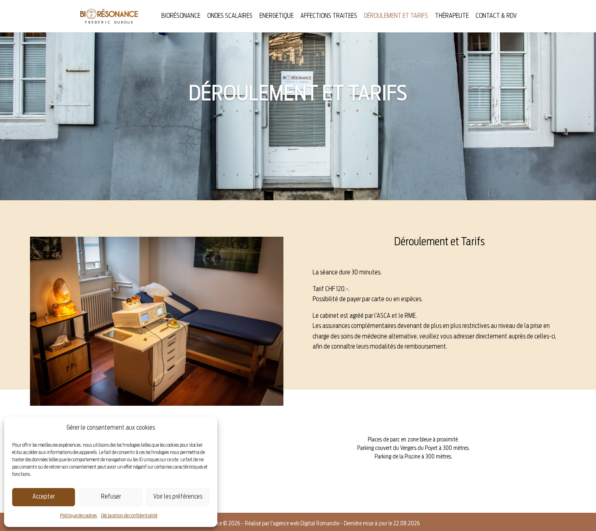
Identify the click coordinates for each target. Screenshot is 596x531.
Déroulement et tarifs (396, 16)
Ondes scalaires (230, 16)
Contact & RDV (496, 16)
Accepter (43, 497)
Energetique (276, 16)
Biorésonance (180, 16)
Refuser (111, 497)
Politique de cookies (78, 515)
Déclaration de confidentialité (129, 515)
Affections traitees (328, 16)
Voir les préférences (177, 497)
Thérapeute (452, 16)
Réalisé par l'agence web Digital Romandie (292, 524)
